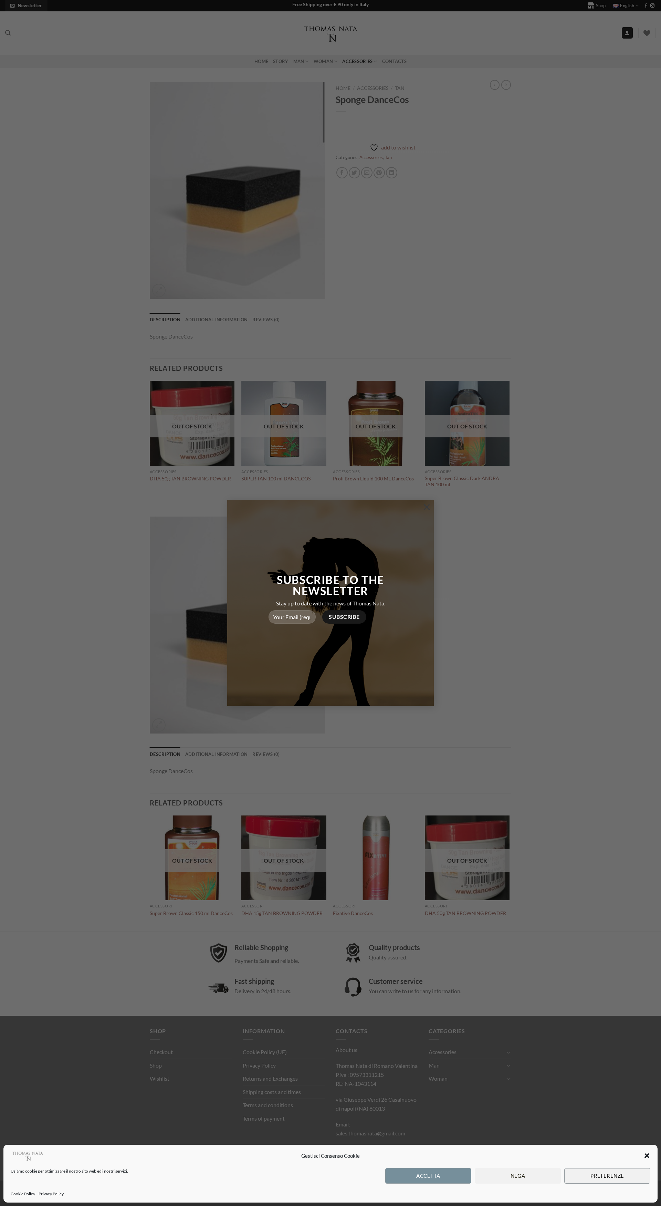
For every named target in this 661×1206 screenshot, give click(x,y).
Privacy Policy (51, 1193)
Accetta (428, 1176)
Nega (518, 1176)
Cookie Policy (23, 1193)
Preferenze (607, 1176)
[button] (646, 1155)
